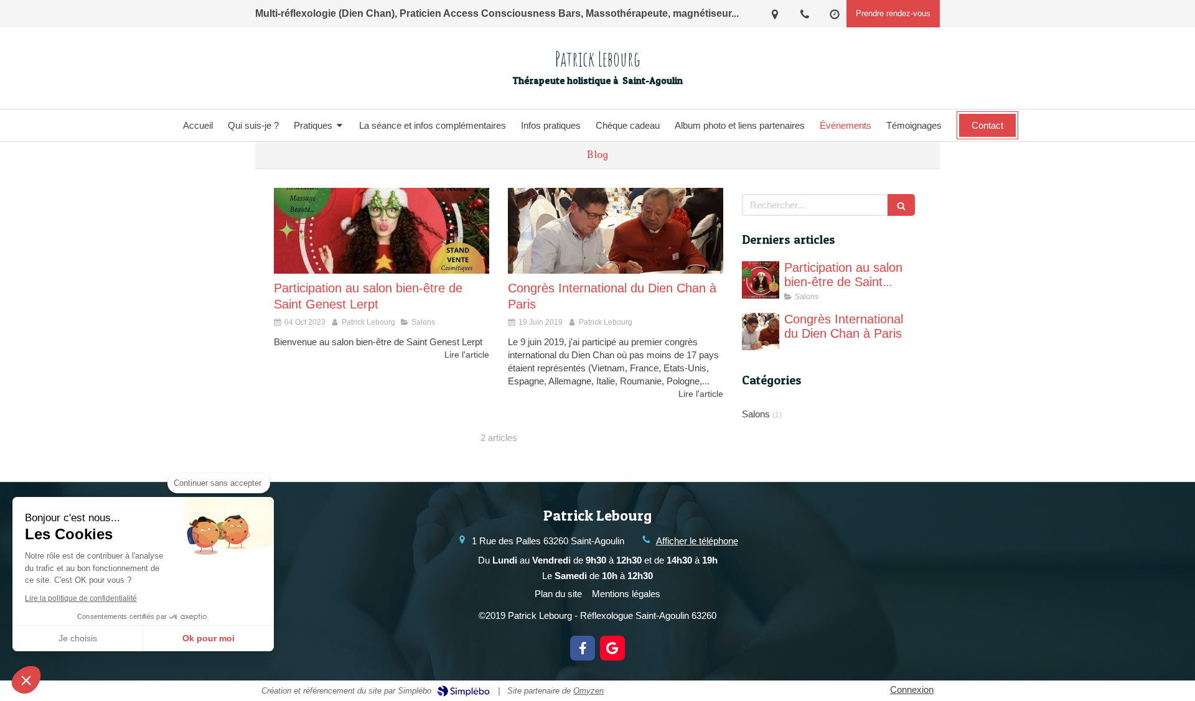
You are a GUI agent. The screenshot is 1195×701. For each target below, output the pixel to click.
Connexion (912, 689)
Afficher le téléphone (697, 541)
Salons (756, 414)
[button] (26, 680)
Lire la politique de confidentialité (81, 598)
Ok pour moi (208, 638)
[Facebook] (582, 648)
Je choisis (78, 638)
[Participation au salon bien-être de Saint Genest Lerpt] (381, 231)
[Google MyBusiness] (612, 648)
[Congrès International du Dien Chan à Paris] (615, 231)
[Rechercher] (901, 205)
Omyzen (588, 690)
